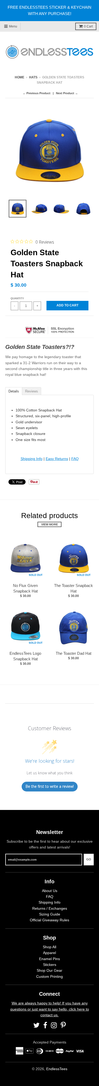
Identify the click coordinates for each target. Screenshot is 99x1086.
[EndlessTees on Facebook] (45, 1025)
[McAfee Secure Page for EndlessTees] (49, 336)
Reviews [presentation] (31, 391)
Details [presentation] (13, 391)
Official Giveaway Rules (49, 920)
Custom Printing (49, 976)
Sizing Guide (49, 914)
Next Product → (67, 93)
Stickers (49, 964)
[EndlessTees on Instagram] (54, 1025)
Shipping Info (32, 459)
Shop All (49, 947)
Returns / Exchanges (49, 908)
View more (49, 524)
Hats (33, 77)
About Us (49, 891)
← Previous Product (36, 93)
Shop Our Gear (49, 970)
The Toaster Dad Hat (73, 653)
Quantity (17, 298)
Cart (88, 26)
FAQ (75, 459)
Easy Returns (57, 459)
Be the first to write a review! (50, 786)
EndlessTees (56, 1069)
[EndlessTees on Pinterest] (63, 1025)
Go (88, 859)
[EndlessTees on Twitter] (36, 1025)
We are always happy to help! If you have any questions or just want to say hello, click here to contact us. (49, 1009)
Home (19, 77)
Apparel (49, 953)
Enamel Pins (49, 959)
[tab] (13, 391)
